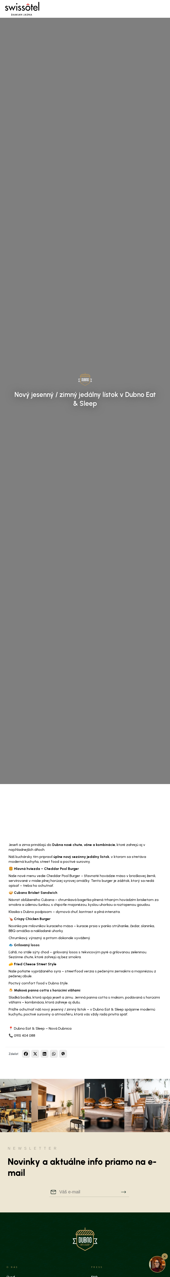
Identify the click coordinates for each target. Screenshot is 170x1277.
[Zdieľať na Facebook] (26, 1054)
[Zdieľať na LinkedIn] (44, 1054)
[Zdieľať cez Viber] (63, 1054)
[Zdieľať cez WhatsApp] (54, 1054)
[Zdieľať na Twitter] (35, 1054)
